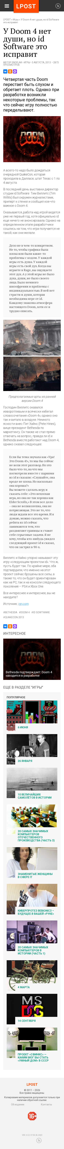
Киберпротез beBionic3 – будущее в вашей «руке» (36, 912)
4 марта (24, 987)
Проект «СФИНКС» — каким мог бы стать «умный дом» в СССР (33, 1057)
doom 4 (25, 612)
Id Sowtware (41, 612)
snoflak (17, 62)
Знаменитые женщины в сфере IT (35, 875)
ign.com (23, 604)
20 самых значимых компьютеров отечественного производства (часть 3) (36, 836)
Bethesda (11, 612)
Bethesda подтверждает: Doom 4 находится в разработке (29, 673)
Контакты (46, 1104)
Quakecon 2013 (14, 617)
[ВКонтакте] (5, 71)
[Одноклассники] (10, 71)
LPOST (7, 19)
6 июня (23, 727)
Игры (16, 19)
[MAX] (15, 71)
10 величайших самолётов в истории (35, 796)
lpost (26, 6)
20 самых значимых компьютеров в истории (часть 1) (33, 950)
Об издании (17, 1104)
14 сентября (27, 1020)
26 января (25, 761)
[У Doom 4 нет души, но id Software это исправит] (32, 161)
